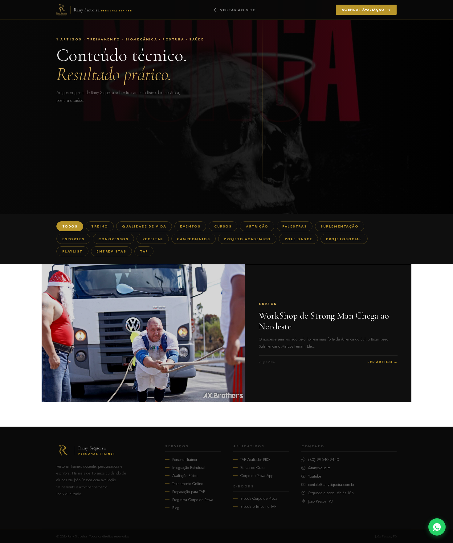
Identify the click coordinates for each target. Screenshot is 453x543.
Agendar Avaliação (363, 9)
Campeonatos (193, 238)
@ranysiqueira (319, 468)
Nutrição (257, 226)
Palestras (294, 226)
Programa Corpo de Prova (192, 500)
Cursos (222, 226)
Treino (99, 226)
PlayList (72, 251)
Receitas (152, 238)
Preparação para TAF (188, 492)
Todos (70, 226)
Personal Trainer (184, 459)
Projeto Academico (247, 238)
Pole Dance (298, 238)
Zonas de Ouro (252, 467)
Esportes (73, 238)
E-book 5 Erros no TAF (258, 506)
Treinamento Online (187, 484)
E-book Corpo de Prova (258, 498)
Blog (175, 508)
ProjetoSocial (344, 238)
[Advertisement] (226, 150)
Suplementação (339, 226)
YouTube (314, 476)
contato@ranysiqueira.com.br (331, 484)
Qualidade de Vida (144, 226)
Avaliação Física (185, 475)
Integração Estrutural (188, 467)
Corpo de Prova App (256, 475)
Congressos (113, 238)
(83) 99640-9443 (323, 459)
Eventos (190, 226)
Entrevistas (111, 251)
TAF (144, 251)
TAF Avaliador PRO (255, 459)
